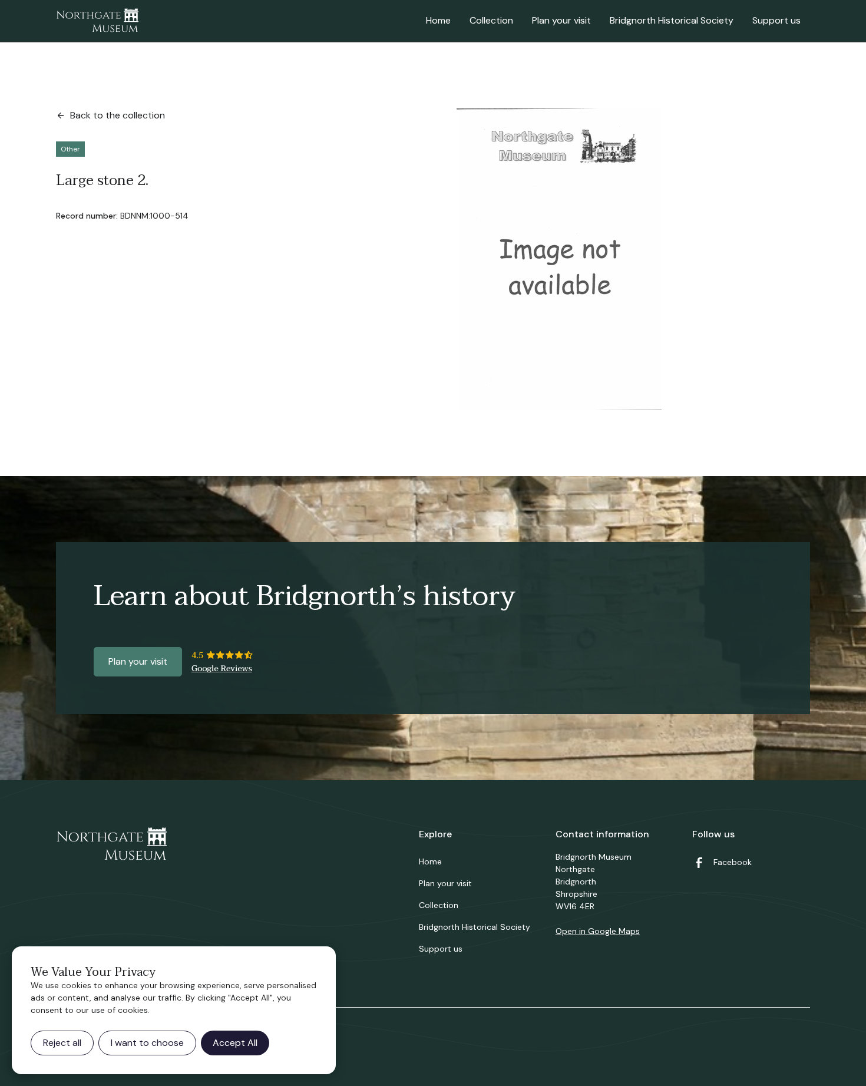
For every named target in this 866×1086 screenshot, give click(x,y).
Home (438, 20)
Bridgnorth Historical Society (671, 20)
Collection (491, 20)
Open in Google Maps (598, 931)
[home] (97, 21)
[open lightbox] (559, 259)
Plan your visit (561, 20)
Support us (776, 20)
